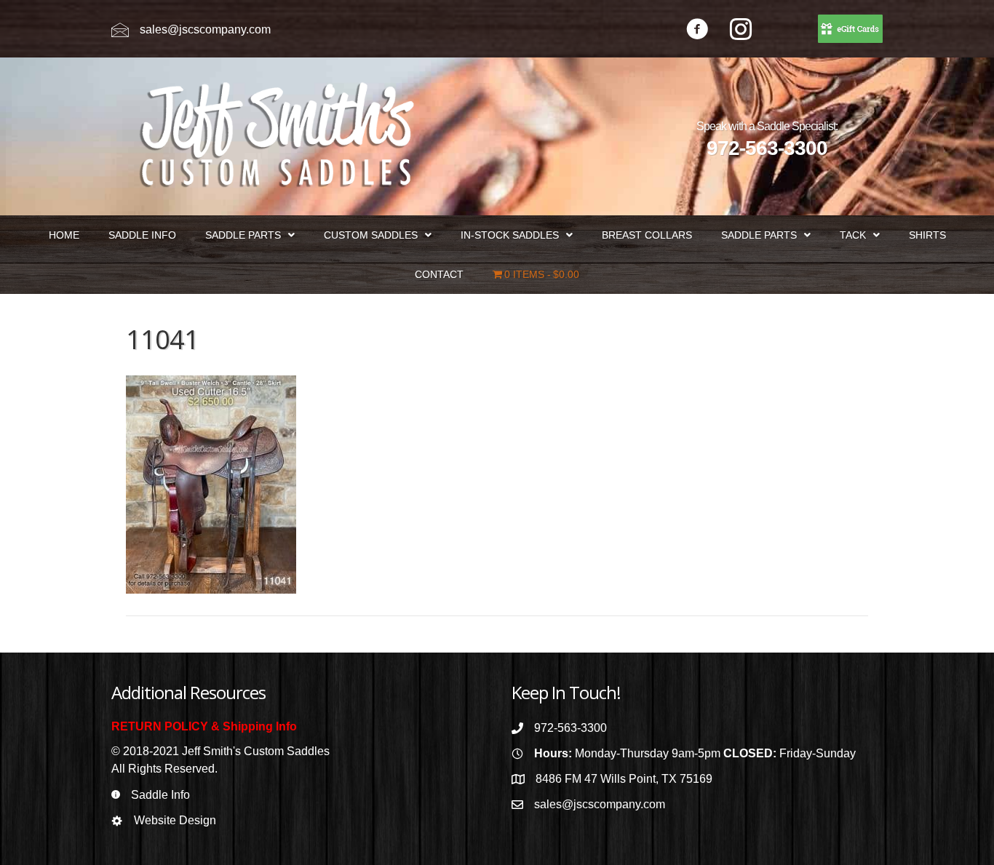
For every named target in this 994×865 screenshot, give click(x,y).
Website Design (175, 820)
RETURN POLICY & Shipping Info (204, 726)
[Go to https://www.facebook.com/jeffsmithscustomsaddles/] (697, 31)
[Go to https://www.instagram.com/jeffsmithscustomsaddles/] (741, 31)
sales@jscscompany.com (205, 29)
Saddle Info (160, 795)
